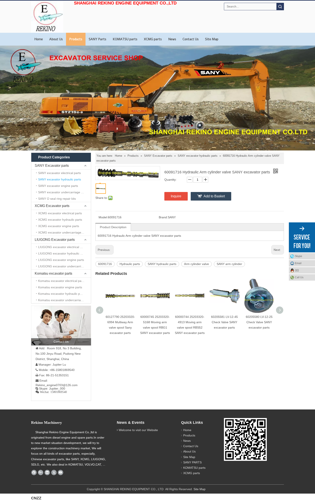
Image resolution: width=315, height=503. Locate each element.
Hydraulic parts (130, 264)
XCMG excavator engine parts (58, 226)
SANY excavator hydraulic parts (59, 179)
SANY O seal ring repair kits (57, 198)
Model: (103, 217)
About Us (56, 39)
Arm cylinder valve (196, 264)
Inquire (176, 196)
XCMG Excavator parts (52, 206)
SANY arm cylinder (229, 264)
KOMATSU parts (125, 39)
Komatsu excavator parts (53, 273)
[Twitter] (54, 472)
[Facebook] (34, 472)
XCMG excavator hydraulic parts (60, 219)
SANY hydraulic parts (162, 264)
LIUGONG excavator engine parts (61, 260)
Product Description (113, 227)
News (172, 39)
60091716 (105, 264)
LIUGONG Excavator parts (55, 239)
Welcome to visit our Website (138, 430)
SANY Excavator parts (52, 165)
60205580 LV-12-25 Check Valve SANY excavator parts (259, 322)
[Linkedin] (47, 472)
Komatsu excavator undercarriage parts (64, 300)
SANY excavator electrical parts (59, 173)
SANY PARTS (192, 462)
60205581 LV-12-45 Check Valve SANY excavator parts (224, 322)
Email (298, 263)
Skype (298, 256)
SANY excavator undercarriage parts (63, 192)
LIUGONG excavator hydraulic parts (62, 253)
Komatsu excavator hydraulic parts (61, 293)
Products (75, 39)
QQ (297, 270)
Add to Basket (214, 196)
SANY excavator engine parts (58, 186)
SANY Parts (97, 39)
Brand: (163, 217)
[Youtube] (60, 472)
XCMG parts (153, 39)
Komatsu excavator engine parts (60, 287)
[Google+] (40, 472)
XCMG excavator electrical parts (60, 213)
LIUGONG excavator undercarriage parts (64, 266)
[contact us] (61, 325)
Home (38, 39)
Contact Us (191, 39)
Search (280, 6)
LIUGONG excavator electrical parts (62, 247)
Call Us (299, 277)
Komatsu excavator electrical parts (61, 281)
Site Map (211, 39)
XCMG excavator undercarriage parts (63, 232)
